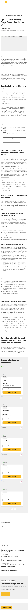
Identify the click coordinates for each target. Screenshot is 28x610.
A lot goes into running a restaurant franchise (14, 255)
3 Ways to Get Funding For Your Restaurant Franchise (13, 284)
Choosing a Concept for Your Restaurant (10, 293)
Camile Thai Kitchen (21, 262)
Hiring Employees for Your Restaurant (10, 291)
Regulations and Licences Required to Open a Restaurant (13, 286)
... (2, 15)
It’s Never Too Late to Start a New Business (11, 141)
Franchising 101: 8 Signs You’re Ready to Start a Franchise (14, 136)
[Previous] (12, 509)
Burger (3, 526)
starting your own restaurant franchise (8, 78)
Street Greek (16, 266)
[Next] (15, 509)
